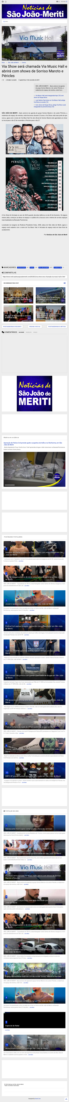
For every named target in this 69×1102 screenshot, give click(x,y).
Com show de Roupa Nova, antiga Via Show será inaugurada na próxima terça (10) (50, 106)
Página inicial (35, 326)
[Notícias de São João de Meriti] (34, 17)
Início (3, 62)
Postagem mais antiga (57, 326)
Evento (24, 62)
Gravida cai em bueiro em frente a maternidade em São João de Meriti (33, 853)
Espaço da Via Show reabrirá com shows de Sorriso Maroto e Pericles (33, 976)
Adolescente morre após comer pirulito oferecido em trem (28, 829)
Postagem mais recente (12, 326)
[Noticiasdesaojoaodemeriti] (8, 1)
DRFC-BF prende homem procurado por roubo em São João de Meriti (33, 776)
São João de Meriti (13, 62)
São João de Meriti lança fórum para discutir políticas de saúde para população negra (49, 316)
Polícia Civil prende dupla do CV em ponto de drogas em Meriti (30, 727)
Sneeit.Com (38, 1098)
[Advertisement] (24, 95)
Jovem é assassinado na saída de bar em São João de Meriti (29, 604)
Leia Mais (21, 561)
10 (7, 772)
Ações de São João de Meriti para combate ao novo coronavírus (48, 299)
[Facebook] (3, 1)
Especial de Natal (12, 1026)
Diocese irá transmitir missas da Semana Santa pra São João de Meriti (17, 299)
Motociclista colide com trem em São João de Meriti (26, 1048)
